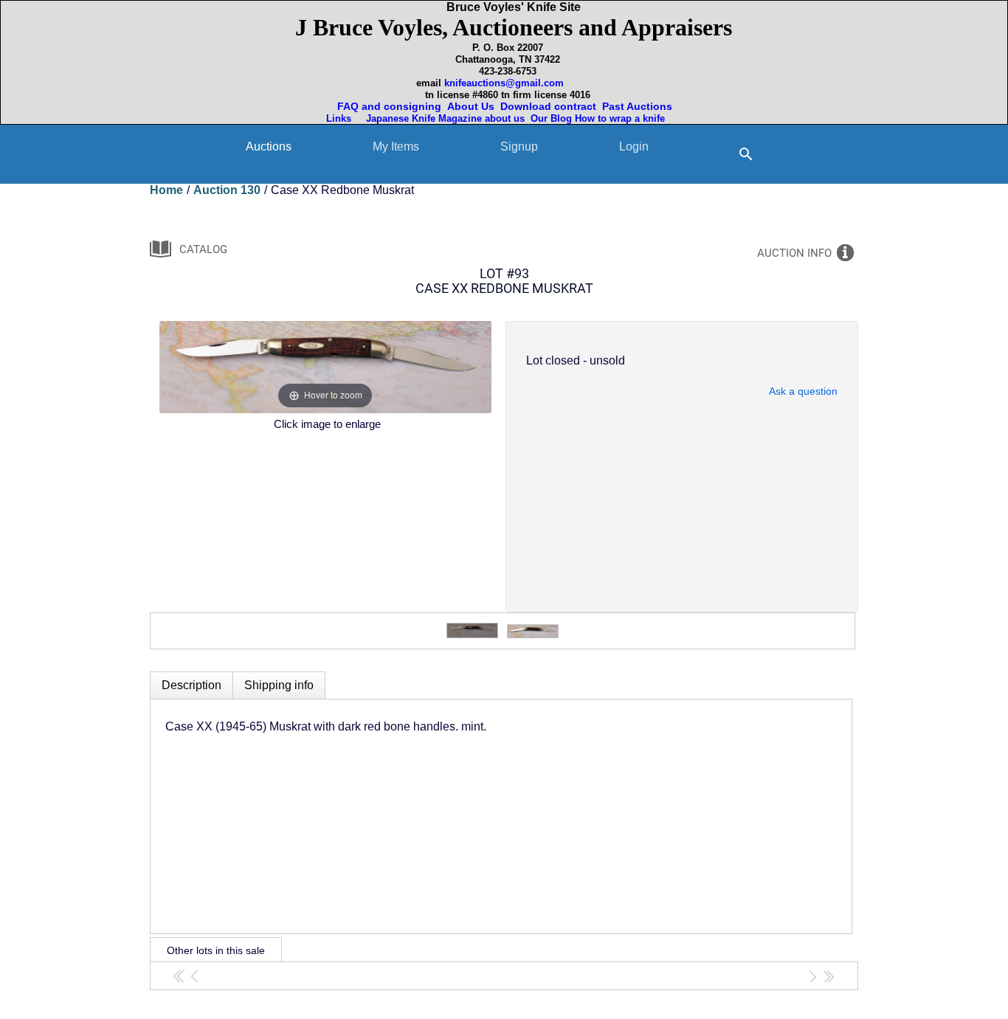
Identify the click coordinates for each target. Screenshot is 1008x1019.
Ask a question (803, 391)
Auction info (794, 253)
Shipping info (279, 685)
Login (634, 146)
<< (179, 976)
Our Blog (551, 118)
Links (340, 118)
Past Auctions (640, 106)
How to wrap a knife (623, 118)
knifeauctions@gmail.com (504, 83)
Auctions (268, 146)
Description (191, 685)
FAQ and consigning (387, 106)
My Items (396, 146)
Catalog (203, 249)
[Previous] (188, 367)
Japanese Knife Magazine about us (442, 118)
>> (828, 976)
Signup (519, 146)
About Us (470, 106)
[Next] (461, 367)
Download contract (548, 106)
